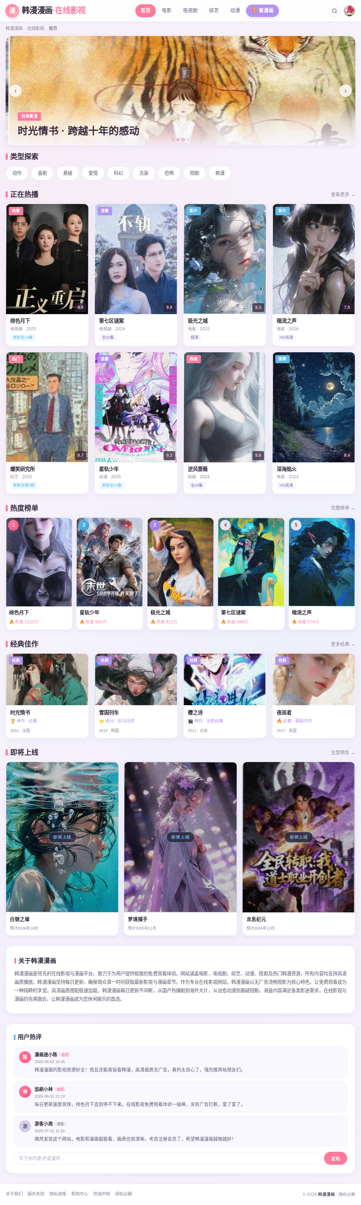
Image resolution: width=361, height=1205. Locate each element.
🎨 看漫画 (262, 10)
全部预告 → (343, 752)
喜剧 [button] (42, 173)
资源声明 (101, 1194)
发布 (335, 1158)
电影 (167, 10)
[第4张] (187, 139)
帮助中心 (79, 1194)
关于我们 (14, 1194)
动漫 (235, 10)
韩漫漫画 (14, 28)
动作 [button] (17, 173)
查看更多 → (343, 194)
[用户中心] (349, 11)
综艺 (214, 10)
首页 (146, 10)
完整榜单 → (343, 507)
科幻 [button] (118, 173)
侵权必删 (123, 1194)
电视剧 (190, 10)
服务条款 (35, 1194)
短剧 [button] (194, 173)
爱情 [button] (93, 173)
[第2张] (178, 139)
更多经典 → (343, 644)
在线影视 (35, 28)
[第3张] (183, 140)
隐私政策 (57, 1194)
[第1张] (173, 139)
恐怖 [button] (169, 173)
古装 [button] (143, 173)
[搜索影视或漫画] (335, 11)
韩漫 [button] (220, 173)
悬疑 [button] (67, 173)
